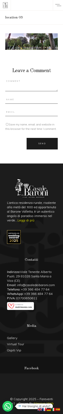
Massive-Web (44, 403)
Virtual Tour (15, 344)
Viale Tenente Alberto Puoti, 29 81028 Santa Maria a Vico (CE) (29, 276)
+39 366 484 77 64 (35, 289)
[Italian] (53, 409)
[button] (7, 406)
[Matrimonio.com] (31, 306)
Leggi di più (26, 220)
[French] (44, 409)
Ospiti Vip (14, 350)
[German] (49, 409)
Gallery (12, 338)
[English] (40, 409)
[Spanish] (58, 409)
